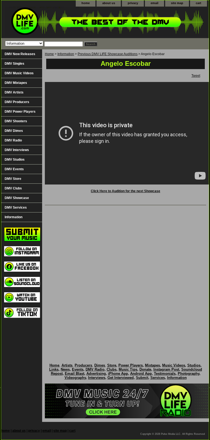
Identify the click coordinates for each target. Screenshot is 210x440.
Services (157, 378)
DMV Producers (17, 102)
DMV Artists (14, 92)
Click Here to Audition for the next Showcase (125, 191)
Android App (141, 373)
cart (198, 3)
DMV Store (13, 179)
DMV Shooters (16, 121)
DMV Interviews (17, 150)
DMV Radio (13, 140)
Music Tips (128, 369)
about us (108, 3)
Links (54, 369)
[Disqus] (125, 278)
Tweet (195, 76)
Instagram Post (166, 369)
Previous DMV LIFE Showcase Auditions (108, 54)
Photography (188, 373)
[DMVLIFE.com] (69, 22)
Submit (142, 378)
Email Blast (74, 373)
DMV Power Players (20, 111)
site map (177, 3)
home (85, 3)
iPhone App (118, 373)
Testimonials (165, 373)
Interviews (96, 378)
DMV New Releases (20, 54)
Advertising (96, 373)
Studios (193, 365)
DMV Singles (14, 64)
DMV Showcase (17, 198)
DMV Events (14, 169)
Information (65, 54)
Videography (75, 378)
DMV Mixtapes (16, 83)
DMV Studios (15, 159)
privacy (133, 3)
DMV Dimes (14, 131)
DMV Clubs (13, 188)
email (154, 3)
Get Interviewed (120, 378)
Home (49, 54)
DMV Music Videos (19, 73)
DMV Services (16, 207)
